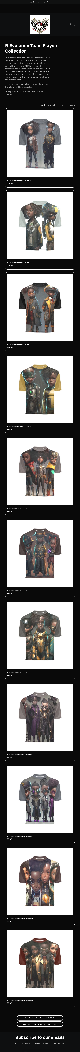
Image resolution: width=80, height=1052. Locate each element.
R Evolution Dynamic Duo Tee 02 (19, 262)
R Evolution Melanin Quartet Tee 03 (20, 918)
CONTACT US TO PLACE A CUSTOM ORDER (40, 1018)
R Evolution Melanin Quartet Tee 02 (20, 836)
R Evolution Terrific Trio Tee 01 (18, 508)
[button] (4, 24)
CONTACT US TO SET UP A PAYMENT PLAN (40, 1024)
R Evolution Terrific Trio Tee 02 (18, 590)
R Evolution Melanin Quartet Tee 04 (20, 1000)
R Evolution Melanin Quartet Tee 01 (20, 754)
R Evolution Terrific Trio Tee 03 (18, 672)
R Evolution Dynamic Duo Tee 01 (19, 180)
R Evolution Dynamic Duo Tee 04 (19, 426)
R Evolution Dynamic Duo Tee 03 (19, 344)
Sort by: (43, 105)
